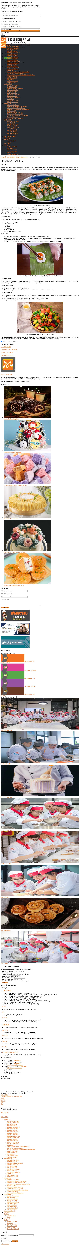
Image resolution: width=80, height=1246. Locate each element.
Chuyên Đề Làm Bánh (12, 100)
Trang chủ (3, 157)
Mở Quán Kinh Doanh (12, 81)
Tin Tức (6, 145)
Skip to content (5, 37)
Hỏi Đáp (9, 142)
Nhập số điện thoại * (7, 973)
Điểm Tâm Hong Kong (13, 127)
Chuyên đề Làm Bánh (22, 157)
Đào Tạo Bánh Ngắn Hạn (13, 97)
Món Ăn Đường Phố (12, 133)
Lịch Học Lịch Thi (11, 141)
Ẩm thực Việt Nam (12, 147)
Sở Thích (19, 27)
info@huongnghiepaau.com (14, 1068)
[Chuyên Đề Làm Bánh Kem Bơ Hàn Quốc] (27, 550)
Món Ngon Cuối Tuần (12, 124)
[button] (1, 341)
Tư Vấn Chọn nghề (12, 151)
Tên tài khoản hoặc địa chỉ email (10, 1235)
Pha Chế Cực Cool (12, 126)
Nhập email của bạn (7, 979)
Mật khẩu (4, 1238)
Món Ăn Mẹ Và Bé (12, 132)
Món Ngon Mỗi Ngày (9, 136)
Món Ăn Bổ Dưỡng (12, 129)
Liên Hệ (3, 1083)
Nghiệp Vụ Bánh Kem (12, 90)
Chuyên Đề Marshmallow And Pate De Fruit (15, 485)
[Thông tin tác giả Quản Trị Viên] (8, 372)
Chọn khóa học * (6, 976)
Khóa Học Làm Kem (12, 117)
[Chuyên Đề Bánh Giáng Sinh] (27, 417)
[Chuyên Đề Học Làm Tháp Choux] (27, 450)
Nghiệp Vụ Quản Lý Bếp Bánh (15, 88)
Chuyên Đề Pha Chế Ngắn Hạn (15, 118)
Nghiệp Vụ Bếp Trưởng (13, 48)
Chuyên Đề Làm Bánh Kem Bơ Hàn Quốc (14, 552)
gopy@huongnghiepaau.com (14, 1065)
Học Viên (6, 139)
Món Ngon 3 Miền (11, 135)
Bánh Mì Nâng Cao (12, 96)
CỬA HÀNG (7, 144)
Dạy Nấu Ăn (7, 45)
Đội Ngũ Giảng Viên (6, 1086)
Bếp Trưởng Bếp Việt (12, 54)
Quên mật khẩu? (5, 1244)
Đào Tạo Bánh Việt (12, 93)
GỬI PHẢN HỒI (4, 607)
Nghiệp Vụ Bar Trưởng (13, 105)
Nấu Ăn (4, 21)
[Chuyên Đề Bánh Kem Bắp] (27, 517)
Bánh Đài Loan (4, 897)
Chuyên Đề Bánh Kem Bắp (11, 519)
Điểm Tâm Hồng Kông (13, 67)
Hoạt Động (10, 148)
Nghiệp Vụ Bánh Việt (6, 830)
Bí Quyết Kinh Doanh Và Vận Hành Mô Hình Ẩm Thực (21, 75)
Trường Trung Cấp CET (13, 154)
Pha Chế (18, 21)
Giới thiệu (3, 1081)
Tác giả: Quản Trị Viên (6, 374)
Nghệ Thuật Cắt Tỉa (12, 78)
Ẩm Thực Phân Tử (12, 150)
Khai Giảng (7, 138)
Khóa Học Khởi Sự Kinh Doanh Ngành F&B (18, 72)
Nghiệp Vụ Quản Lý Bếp (13, 61)
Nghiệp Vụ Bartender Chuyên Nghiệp (17, 106)
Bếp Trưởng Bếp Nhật (12, 57)
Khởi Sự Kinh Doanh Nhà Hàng (15, 73)
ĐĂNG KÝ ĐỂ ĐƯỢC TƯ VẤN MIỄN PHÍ (11, 1096)
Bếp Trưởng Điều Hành (13, 46)
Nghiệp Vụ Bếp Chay (12, 60)
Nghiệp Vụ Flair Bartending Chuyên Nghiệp (18, 109)
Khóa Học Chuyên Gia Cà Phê (15, 114)
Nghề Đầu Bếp (11, 153)
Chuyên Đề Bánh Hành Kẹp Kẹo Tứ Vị (14, 585)
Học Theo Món (11, 79)
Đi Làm (13, 27)
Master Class (10, 70)
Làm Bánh (11, 21)
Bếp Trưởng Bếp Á (12, 51)
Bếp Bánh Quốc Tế (12, 87)
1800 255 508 (4, 1095)
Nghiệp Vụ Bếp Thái (12, 58)
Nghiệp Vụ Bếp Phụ (12, 64)
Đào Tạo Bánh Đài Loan (13, 94)
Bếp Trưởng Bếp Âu (12, 49)
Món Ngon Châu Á (12, 130)
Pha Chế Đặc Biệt (11, 111)
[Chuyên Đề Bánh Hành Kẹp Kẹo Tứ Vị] (27, 584)
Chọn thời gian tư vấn (7, 977)
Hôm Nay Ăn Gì (11, 123)
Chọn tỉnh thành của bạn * (9, 981)
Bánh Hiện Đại (4, 963)
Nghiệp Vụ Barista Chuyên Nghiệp (16, 108)
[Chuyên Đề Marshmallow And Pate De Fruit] (27, 484)
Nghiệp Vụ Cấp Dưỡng (13, 63)
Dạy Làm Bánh (8, 84)
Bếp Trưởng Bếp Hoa (12, 66)
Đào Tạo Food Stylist (12, 69)
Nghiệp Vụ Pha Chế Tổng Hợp (15, 112)
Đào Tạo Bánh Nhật (12, 91)
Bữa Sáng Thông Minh (13, 121)
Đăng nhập (15, 1241)
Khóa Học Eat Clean (12, 76)
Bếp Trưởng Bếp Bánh (13, 85)
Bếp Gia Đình (7, 120)
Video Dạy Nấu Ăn (12, 82)
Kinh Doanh (5, 27)
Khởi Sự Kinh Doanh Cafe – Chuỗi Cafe (17, 115)
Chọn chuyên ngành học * (8, 974)
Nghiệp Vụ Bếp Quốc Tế (13, 52)
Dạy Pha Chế (7, 103)
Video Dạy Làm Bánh (12, 102)
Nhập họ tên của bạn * (8, 971)
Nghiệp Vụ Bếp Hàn (12, 55)
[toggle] (1, 1012)
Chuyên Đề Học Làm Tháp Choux (12, 452)
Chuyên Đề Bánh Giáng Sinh (11, 419)
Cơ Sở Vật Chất (5, 1089)
